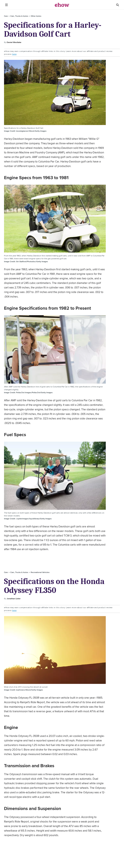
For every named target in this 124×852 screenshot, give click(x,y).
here (14, 54)
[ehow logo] (62, 5)
